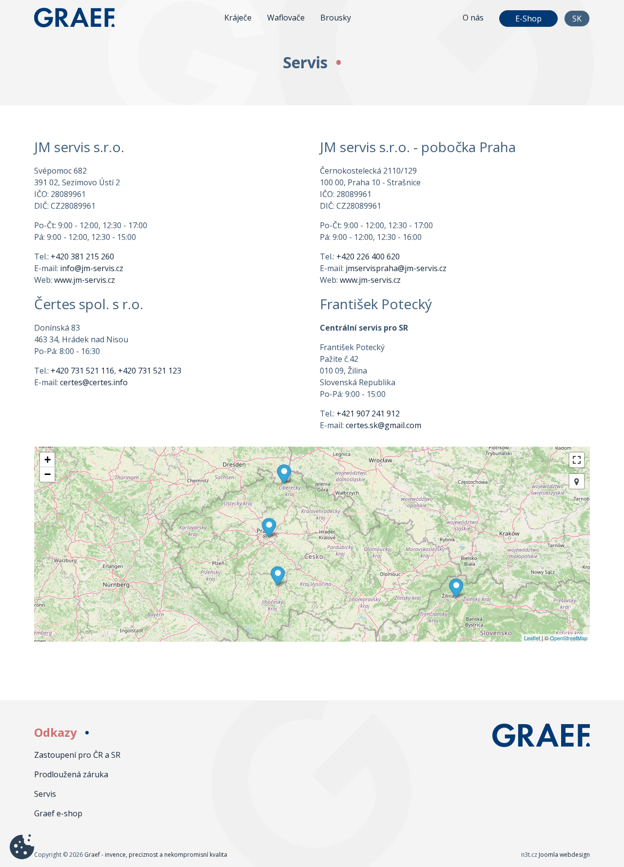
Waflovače (286, 17)
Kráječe (238, 17)
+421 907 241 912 (368, 413)
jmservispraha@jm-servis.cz (396, 268)
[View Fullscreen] (576, 460)
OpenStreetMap (568, 638)
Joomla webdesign (564, 854)
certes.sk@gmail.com (383, 425)
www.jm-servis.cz (84, 280)
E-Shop (528, 18)
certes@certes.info (94, 382)
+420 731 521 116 (82, 370)
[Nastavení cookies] (22, 846)
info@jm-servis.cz (91, 268)
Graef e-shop (58, 813)
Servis (45, 793)
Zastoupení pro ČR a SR (77, 754)
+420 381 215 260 (82, 256)
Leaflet (532, 638)
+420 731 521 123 (149, 370)
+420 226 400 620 (368, 256)
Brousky (335, 17)
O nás (473, 17)
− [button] (47, 474)
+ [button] (47, 459)
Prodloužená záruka (71, 774)
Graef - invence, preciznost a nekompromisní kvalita (83, 17)
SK (577, 18)
